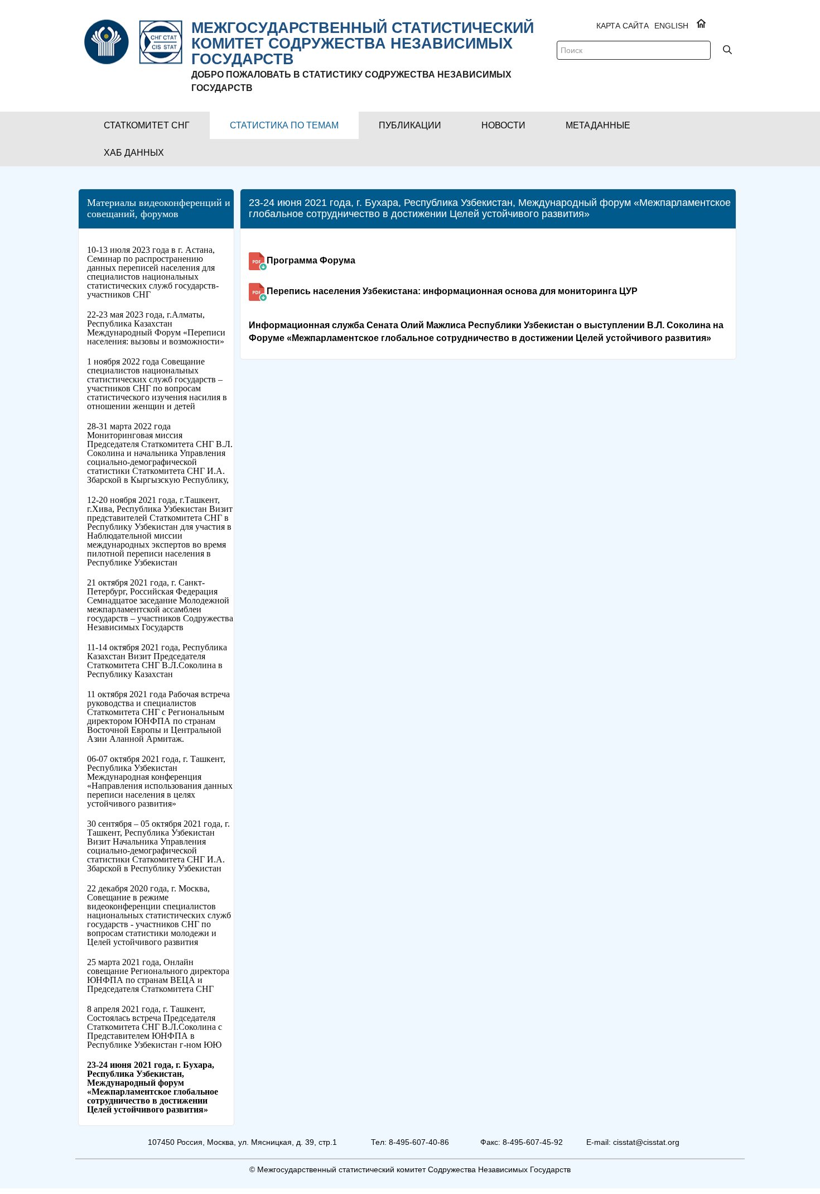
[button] (147, 125)
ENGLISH (671, 25)
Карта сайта (622, 25)
